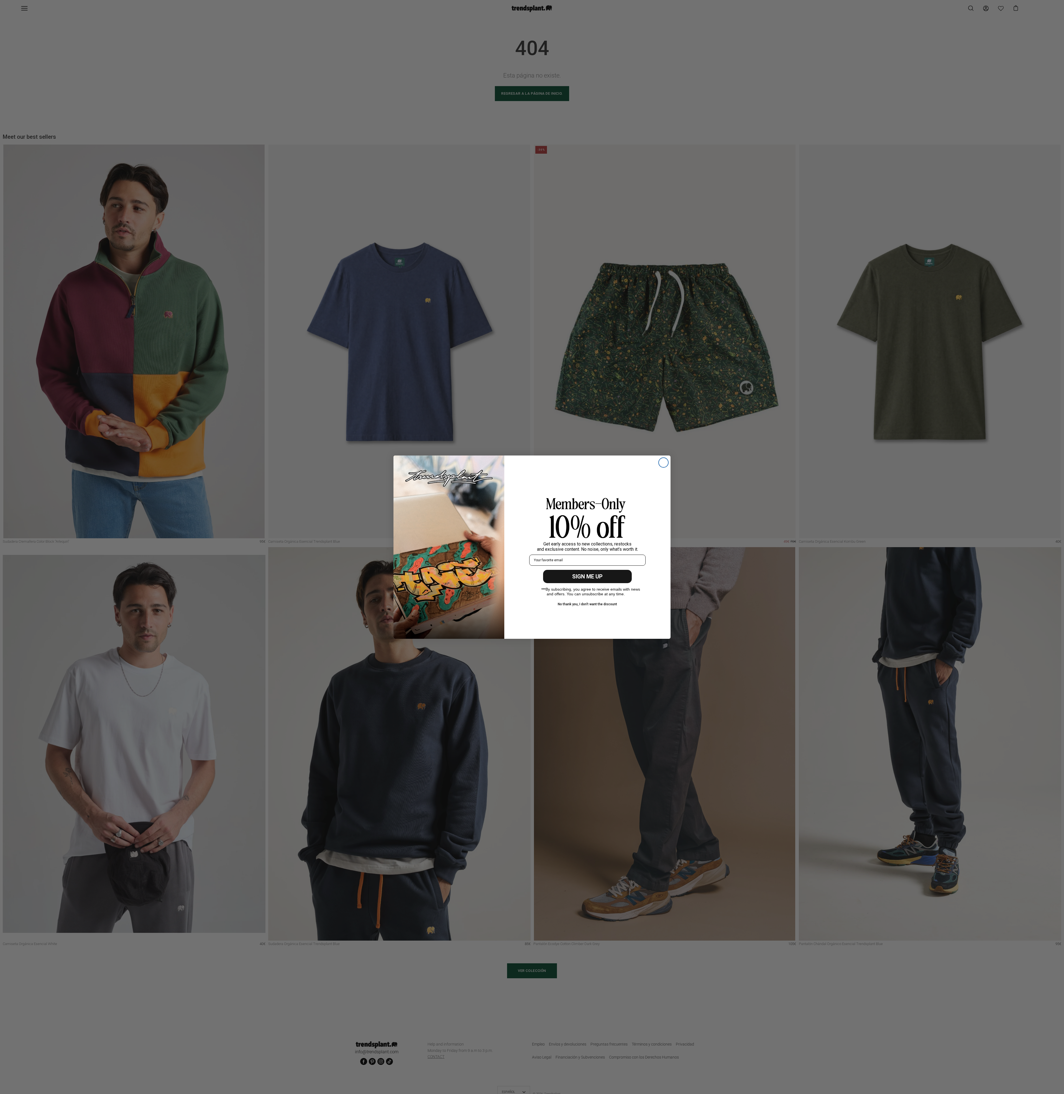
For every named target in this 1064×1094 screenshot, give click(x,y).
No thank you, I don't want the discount (587, 604)
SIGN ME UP (587, 576)
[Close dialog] (663, 462)
